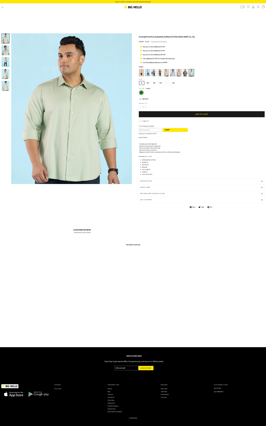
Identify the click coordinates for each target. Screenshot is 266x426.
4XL (160, 83)
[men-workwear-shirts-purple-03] (172, 72)
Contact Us (110, 394)
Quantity (143, 103)
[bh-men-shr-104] (141, 72)
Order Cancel (164, 388)
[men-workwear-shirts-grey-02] (179, 72)
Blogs (109, 391)
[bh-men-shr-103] (147, 72)
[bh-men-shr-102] (154, 72)
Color (144, 88)
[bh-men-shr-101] (160, 72)
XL (142, 83)
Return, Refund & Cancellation (115, 411)
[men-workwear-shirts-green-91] (191, 72)
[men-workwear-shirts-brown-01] (185, 72)
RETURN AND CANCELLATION (152, 193)
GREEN (141, 93)
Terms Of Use (111, 397)
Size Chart (145, 99)
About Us (110, 388)
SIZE (140, 79)
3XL (154, 83)
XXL (148, 83)
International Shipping (113, 406)
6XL (173, 83)
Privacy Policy (111, 400)
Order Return (164, 391)
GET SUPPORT (146, 199)
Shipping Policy (111, 403)
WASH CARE (145, 187)
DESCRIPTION (146, 181)
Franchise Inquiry (165, 394)
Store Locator (57, 388)
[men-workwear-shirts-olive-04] (166, 72)
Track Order (164, 397)
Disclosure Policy (112, 409)
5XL (167, 83)
